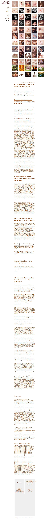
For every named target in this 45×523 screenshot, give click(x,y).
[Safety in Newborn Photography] (15, 23)
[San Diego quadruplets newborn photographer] (21, 68)
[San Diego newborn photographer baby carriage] (34, 42)
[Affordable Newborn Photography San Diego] (21, 36)
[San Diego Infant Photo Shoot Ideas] (34, 62)
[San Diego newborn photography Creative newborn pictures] (28, 62)
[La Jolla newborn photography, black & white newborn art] (28, 17)
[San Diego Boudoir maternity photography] (28, 74)
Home (8, 6)
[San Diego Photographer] (19, 483)
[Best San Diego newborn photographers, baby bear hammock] (28, 68)
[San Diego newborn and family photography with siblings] (34, 49)
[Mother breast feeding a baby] (15, 17)
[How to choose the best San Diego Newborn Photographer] (41, 62)
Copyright (30, 491)
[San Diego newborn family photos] (41, 17)
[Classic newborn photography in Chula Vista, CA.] (28, 42)
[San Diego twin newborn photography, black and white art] (21, 10)
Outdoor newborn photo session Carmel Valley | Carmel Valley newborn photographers (24, 101)
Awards (8, 10)
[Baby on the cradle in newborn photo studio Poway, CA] (41, 23)
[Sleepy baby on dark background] (34, 23)
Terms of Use (29, 490)
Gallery (8, 7)
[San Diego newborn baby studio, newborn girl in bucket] (28, 23)
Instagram (7, 11)
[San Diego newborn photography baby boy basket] (21, 42)
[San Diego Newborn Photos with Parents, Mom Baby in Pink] (21, 49)
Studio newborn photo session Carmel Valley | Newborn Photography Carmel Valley (24, 178)
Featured (8, 8)
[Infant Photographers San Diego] (41, 30)
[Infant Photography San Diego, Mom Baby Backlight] (34, 30)
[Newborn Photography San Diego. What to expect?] (15, 4)
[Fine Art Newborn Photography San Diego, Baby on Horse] (28, 49)
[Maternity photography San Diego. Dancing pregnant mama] (15, 74)
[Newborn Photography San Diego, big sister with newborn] (28, 36)
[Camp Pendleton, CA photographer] (21, 55)
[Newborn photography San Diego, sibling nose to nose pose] (41, 55)
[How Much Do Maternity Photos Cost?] (34, 74)
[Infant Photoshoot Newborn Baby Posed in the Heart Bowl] (21, 17)
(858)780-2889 (30, 480)
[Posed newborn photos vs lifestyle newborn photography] (28, 55)
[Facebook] (6, 20)
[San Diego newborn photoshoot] (34, 55)
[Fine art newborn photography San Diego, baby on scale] (41, 4)
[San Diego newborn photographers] (34, 36)
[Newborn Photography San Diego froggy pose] (28, 10)
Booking (8, 15)
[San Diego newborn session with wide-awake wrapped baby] (21, 4)
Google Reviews (7, 18)
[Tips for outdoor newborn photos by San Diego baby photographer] (41, 68)
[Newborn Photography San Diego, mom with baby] (15, 36)
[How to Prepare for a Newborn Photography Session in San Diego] (34, 4)
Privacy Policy (30, 489)
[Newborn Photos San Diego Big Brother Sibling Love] (15, 30)
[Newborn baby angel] (41, 42)
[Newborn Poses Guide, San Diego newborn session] (21, 30)
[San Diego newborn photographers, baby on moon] (41, 49)
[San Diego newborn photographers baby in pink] (28, 30)
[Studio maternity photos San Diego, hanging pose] (21, 74)
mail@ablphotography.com (31, 481)
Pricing (8, 14)
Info (8, 12)
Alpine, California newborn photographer (22, 446)
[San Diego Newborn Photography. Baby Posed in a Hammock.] (41, 36)
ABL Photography (19, 490)
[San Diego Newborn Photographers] (15, 42)
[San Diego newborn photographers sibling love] (15, 55)
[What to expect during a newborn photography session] (15, 49)
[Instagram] (8, 20)
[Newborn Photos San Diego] (41, 10)
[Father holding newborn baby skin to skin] (21, 23)
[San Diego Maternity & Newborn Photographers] (34, 68)
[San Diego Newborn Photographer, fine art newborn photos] (15, 68)
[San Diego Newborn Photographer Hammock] (15, 10)
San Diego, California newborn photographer (23, 445)
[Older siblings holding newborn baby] (34, 17)
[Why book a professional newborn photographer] (15, 62)
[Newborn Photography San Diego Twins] (28, 4)
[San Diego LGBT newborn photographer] (21, 62)
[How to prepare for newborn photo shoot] (34, 10)
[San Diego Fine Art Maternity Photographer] (41, 74)
